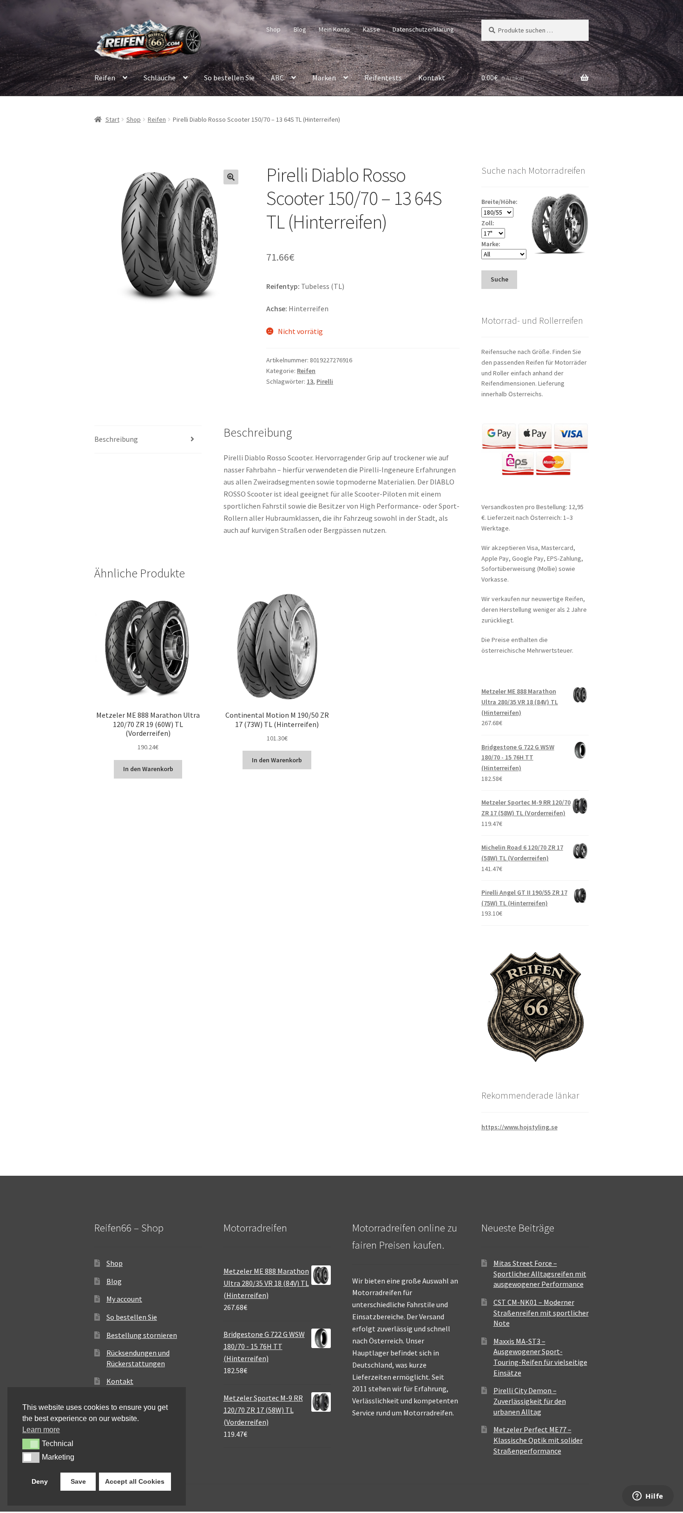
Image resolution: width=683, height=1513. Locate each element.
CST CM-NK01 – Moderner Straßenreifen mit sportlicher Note (541, 1312)
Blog (300, 29)
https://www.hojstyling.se (519, 1127)
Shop (273, 29)
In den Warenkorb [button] (148, 769)
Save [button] (78, 1481)
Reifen (104, 77)
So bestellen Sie (229, 77)
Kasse (371, 29)
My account (124, 1298)
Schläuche (160, 77)
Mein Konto (334, 29)
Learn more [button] (41, 1430)
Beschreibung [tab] (116, 439)
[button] (230, 177)
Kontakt (431, 77)
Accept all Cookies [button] (134, 1481)
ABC (277, 77)
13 (310, 381)
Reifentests (383, 77)
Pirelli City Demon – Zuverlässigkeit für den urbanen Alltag (529, 1401)
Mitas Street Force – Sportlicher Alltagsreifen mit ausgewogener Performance (539, 1273)
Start (112, 119)
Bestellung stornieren (141, 1335)
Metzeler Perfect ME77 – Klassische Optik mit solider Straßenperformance (538, 1440)
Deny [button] (40, 1481)
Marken (324, 77)
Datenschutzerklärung (423, 29)
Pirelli (324, 381)
